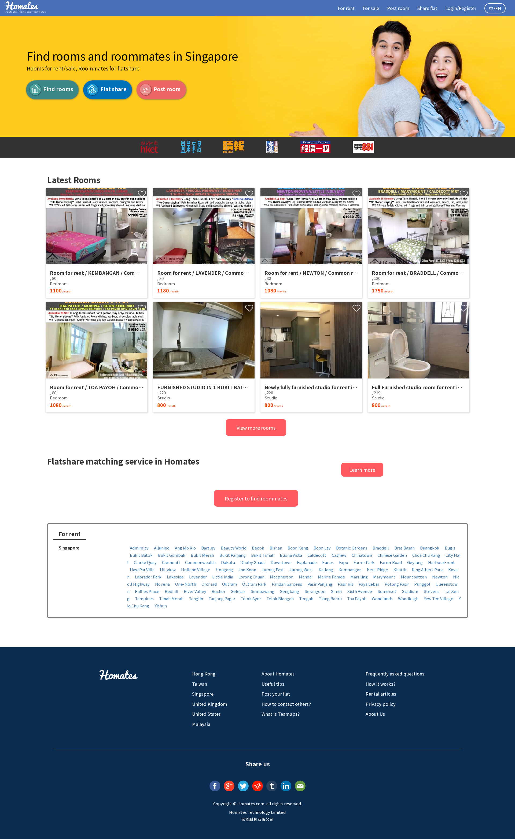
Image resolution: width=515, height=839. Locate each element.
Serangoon (314, 591)
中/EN (495, 8)
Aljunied (162, 548)
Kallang (326, 569)
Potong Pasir (397, 584)
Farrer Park (364, 562)
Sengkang (289, 591)
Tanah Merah (171, 598)
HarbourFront (441, 562)
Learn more (362, 469)
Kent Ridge (377, 569)
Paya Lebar (369, 584)
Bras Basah (404, 548)
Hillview (168, 569)
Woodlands (382, 598)
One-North (185, 584)
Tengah (306, 598)
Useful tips (273, 684)
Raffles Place (147, 591)
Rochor (218, 591)
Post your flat (276, 693)
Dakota (228, 562)
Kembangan (350, 569)
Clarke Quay (145, 562)
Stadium (410, 591)
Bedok (258, 548)
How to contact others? (286, 704)
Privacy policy (381, 704)
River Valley (195, 591)
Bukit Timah (262, 555)
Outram (229, 584)
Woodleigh (408, 598)
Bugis (450, 548)
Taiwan (199, 684)
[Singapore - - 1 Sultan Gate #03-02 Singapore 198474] (204, 243)
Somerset (386, 591)
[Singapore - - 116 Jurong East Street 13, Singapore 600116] (311, 357)
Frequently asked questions (395, 673)
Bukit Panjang (232, 555)
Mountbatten (414, 577)
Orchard (209, 584)
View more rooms (256, 427)
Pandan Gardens (287, 584)
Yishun (160, 605)
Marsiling (359, 577)
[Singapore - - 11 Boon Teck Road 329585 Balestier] (96, 357)
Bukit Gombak (171, 555)
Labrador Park (148, 577)
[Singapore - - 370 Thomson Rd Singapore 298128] (418, 357)
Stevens (431, 591)
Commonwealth (200, 562)
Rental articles (381, 693)
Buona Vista (291, 555)
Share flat (427, 8)
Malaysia (201, 724)
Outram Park (254, 584)
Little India (222, 577)
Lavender (198, 577)
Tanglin (196, 598)
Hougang (224, 569)
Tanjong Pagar (221, 598)
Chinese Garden (392, 555)
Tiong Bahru (330, 598)
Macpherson (281, 577)
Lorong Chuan (251, 577)
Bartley (208, 548)
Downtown (281, 562)
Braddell (381, 548)
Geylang (415, 562)
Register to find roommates (256, 498)
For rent (346, 8)
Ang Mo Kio (185, 548)
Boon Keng (298, 548)
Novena (162, 584)
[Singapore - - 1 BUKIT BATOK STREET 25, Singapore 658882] (204, 357)
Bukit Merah (202, 555)
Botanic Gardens (351, 548)
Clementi (171, 562)
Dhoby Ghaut (252, 562)
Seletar (238, 591)
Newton (440, 577)
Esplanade (307, 562)
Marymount (384, 577)
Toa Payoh (356, 598)
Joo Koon (247, 569)
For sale (371, 8)
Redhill (171, 591)
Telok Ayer (251, 598)
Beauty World (234, 548)
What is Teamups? (281, 714)
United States (206, 714)
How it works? (380, 684)
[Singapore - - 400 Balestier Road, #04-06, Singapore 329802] (311, 243)
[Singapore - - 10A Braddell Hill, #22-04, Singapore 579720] (418, 243)
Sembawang (262, 591)
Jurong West (301, 569)
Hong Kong (203, 673)
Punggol (422, 584)
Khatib (399, 569)
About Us (375, 714)
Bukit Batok (141, 555)
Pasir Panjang (319, 584)
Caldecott (316, 555)
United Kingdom (209, 704)
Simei (336, 591)
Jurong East (273, 569)
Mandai (305, 577)
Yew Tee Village (438, 598)
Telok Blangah (280, 598)
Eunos (328, 562)
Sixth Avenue (359, 591)
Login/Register (460, 8)
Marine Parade (331, 577)
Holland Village (195, 569)
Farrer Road (391, 562)
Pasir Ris (345, 584)
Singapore (203, 693)
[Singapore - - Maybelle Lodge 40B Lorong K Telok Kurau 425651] (96, 243)
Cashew (339, 555)
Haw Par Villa (142, 569)
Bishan (276, 548)
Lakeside (175, 577)
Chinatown (362, 555)
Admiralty (139, 548)
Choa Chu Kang (426, 555)
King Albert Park (427, 569)
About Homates (278, 673)
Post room (398, 8)
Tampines (144, 598)
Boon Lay (322, 548)
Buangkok (429, 548)
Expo (343, 562)
